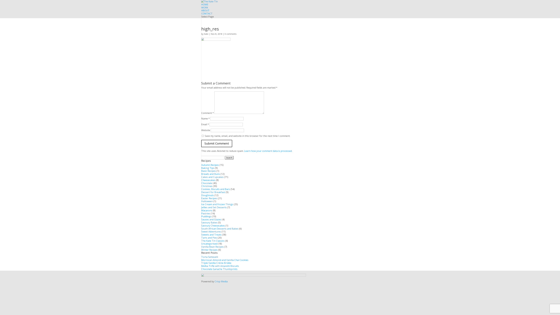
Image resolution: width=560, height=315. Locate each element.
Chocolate (206, 183)
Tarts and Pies (209, 237)
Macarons (206, 210)
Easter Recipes (209, 198)
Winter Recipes (209, 249)
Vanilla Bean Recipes (212, 246)
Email (205, 124)
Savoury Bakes (209, 222)
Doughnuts (207, 195)
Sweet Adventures (211, 231)
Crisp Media (221, 281)
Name (205, 118)
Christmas (206, 186)
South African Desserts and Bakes (219, 228)
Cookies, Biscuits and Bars (215, 189)
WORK (204, 7)
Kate (206, 34)
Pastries (205, 213)
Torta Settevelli (209, 257)
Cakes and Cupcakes (212, 177)
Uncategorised (209, 243)
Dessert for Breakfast (213, 192)
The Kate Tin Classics (212, 240)
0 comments (231, 34)
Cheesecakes (208, 180)
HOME (204, 4)
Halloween (207, 201)
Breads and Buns (210, 174)
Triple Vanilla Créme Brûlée (216, 263)
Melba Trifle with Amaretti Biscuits (220, 266)
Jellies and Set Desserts (214, 207)
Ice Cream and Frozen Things (217, 204)
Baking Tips (207, 168)
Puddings (206, 216)
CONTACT (206, 13)
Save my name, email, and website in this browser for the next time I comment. (247, 136)
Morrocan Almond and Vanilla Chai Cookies (224, 260)
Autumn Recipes (210, 165)
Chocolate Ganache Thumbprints (219, 269)
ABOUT (205, 10)
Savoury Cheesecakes (213, 225)
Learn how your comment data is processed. (268, 151)
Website (205, 130)
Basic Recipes (208, 171)
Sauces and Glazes (211, 219)
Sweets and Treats (211, 234)
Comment (207, 113)
